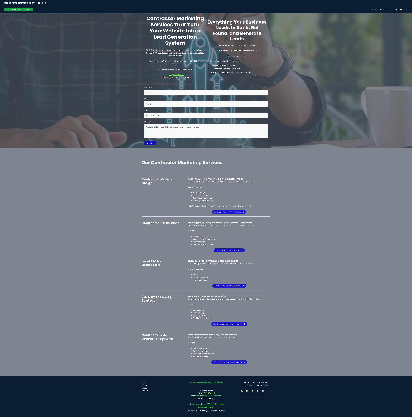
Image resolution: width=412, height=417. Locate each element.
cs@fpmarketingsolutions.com (208, 395)
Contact (403, 9)
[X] (42, 3)
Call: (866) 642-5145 (176, 75)
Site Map (220, 404)
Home (374, 9)
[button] (18, 9)
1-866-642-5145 (209, 393)
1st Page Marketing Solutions (20, 2)
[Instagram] (46, 3)
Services (383, 9)
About (394, 9)
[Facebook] (39, 3)
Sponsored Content (206, 407)
